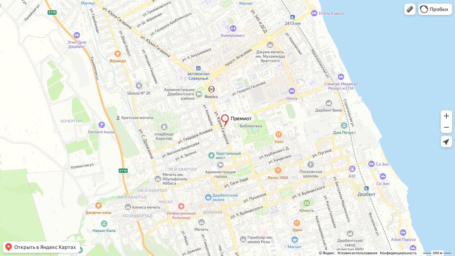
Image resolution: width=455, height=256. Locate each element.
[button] (410, 9)
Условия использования (357, 253)
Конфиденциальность (398, 253)
